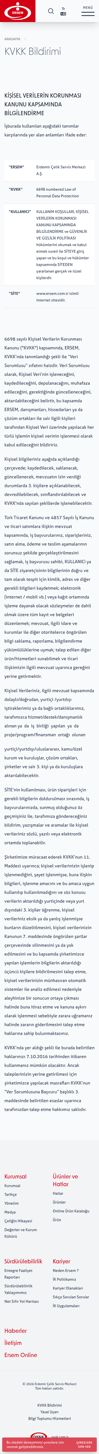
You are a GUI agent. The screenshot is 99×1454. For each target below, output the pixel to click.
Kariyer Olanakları (68, 1288)
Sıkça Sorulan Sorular (71, 1296)
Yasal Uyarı (49, 1411)
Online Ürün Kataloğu (71, 1210)
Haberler (15, 1331)
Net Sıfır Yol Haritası (21, 1301)
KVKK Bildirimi (49, 1405)
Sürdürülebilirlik (23, 1262)
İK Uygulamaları (66, 1305)
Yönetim (11, 1203)
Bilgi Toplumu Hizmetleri (49, 1418)
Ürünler (59, 1202)
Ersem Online (20, 1355)
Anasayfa (12, 39)
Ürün (57, 1219)
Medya (10, 1212)
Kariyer (61, 1262)
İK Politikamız (64, 1279)
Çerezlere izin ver (84, 1444)
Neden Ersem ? (66, 1270)
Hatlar (58, 1193)
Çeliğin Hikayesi (18, 1220)
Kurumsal (15, 1177)
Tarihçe (10, 1194)
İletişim (13, 1343)
